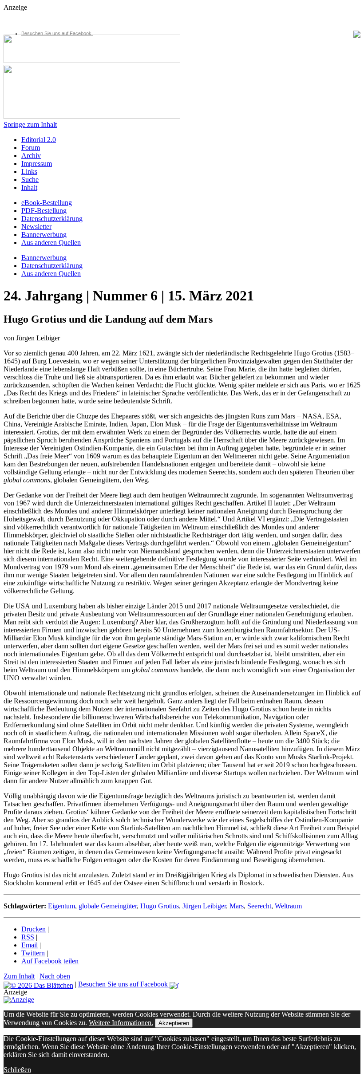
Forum (30, 147)
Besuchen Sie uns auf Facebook (57, 33)
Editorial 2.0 (38, 139)
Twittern (33, 953)
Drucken (33, 929)
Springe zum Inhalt (30, 124)
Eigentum (61, 906)
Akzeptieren (173, 1023)
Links (29, 171)
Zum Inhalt (19, 976)
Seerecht (259, 906)
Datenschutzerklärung (52, 218)
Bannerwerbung (44, 234)
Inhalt (29, 187)
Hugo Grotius (159, 906)
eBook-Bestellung (46, 202)
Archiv (31, 155)
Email (29, 945)
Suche (30, 179)
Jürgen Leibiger (204, 906)
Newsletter (36, 226)
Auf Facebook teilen (50, 961)
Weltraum (288, 906)
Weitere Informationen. (121, 1022)
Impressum (36, 163)
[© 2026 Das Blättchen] (38, 984)
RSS (27, 937)
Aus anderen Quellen (51, 242)
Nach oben (55, 976)
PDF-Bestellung (44, 210)
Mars (236, 906)
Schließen (17, 1069)
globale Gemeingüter (108, 906)
